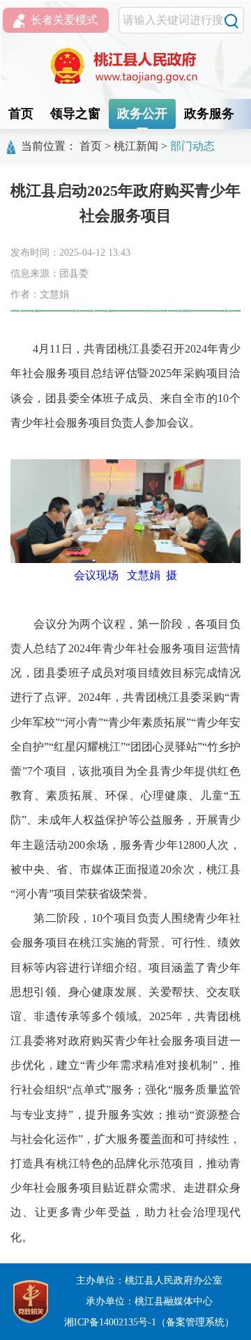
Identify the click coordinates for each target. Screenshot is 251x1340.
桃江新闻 (136, 146)
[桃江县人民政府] (125, 66)
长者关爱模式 (64, 20)
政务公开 (142, 114)
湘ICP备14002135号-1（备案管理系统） (149, 1322)
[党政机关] (30, 1300)
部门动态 (192, 146)
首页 (20, 114)
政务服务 (209, 114)
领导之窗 (75, 114)
